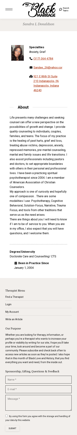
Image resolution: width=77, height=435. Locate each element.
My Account (12, 311)
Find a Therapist (14, 296)
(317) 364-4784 (43, 58)
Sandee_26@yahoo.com (48, 67)
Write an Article (14, 319)
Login (8, 304)
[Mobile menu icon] (9, 9)
